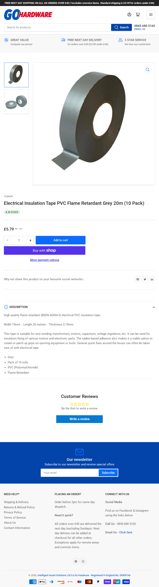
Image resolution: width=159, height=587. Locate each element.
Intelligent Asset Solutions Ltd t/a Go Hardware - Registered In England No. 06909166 (84, 575)
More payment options (44, 260)
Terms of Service (15, 517)
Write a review (80, 419)
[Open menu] (151, 14)
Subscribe (108, 472)
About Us (10, 522)
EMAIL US (139, 29)
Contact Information (17, 528)
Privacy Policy (13, 512)
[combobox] (68, 27)
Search (124, 27)
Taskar (8, 196)
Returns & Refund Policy (19, 507)
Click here (125, 532)
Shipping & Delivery (16, 502)
